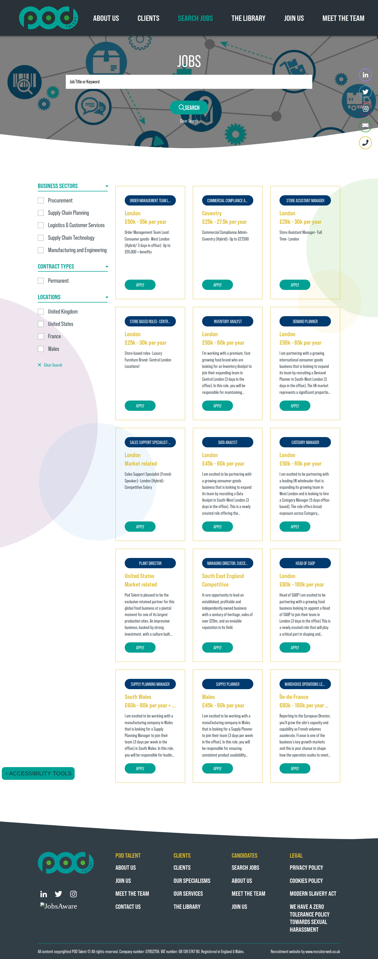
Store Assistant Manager (305, 200)
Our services (188, 893)
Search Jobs (195, 17)
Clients (148, 17)
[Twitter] (365, 91)
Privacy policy (306, 867)
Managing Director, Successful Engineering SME (230, 563)
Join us (294, 17)
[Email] (365, 125)
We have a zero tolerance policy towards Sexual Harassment (310, 918)
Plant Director (150, 563)
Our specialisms (192, 880)
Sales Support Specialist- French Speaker (153, 442)
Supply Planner (227, 684)
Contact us (128, 906)
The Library (248, 17)
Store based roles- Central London (153, 321)
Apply (140, 285)
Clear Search (189, 120)
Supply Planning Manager (150, 684)
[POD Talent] (48, 17)
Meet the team (343, 17)
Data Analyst (227, 442)
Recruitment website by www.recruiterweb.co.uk (305, 951)
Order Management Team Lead (152, 200)
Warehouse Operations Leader (307, 684)
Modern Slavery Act (313, 893)
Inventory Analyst (228, 321)
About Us (106, 17)
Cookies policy (306, 880)
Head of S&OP (305, 563)
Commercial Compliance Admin (229, 200)
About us (125, 867)
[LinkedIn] (365, 74)
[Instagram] (365, 108)
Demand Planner (305, 321)
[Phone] (365, 142)
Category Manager (305, 442)
